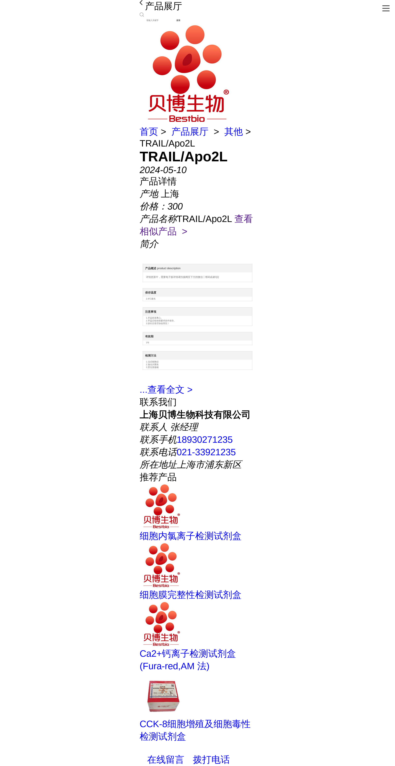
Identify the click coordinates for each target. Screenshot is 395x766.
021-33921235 (206, 452)
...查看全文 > (166, 389)
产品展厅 (189, 131)
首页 (149, 131)
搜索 (178, 20)
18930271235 (205, 439)
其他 (233, 131)
